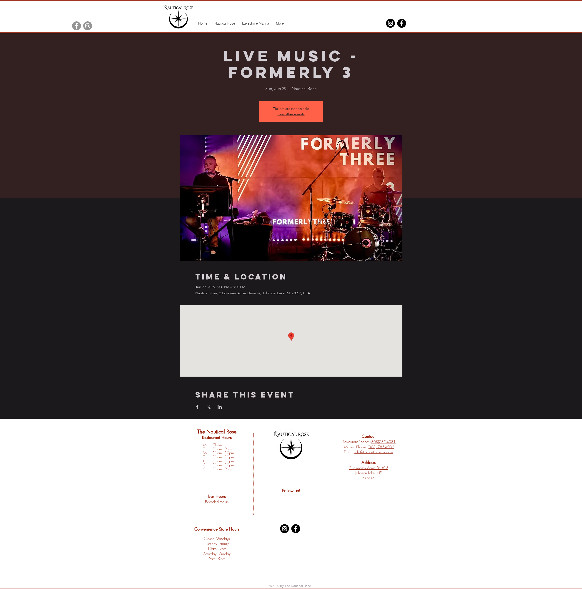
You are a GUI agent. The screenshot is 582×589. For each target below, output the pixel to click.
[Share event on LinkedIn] (220, 407)
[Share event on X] (208, 407)
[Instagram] (87, 25)
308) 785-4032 (381, 446)
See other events (291, 114)
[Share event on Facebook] (197, 407)
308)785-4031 (383, 441)
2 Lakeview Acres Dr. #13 (368, 467)
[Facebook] (76, 25)
